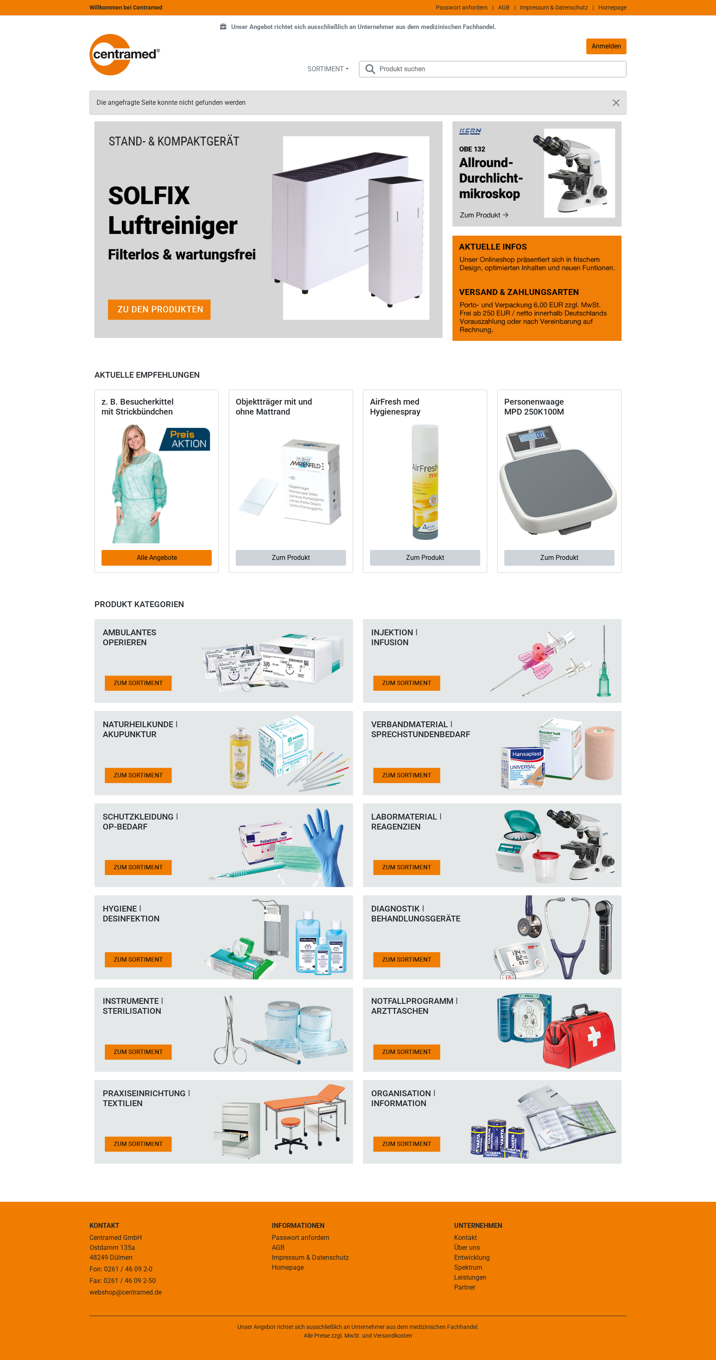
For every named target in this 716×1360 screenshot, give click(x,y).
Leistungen (470, 1277)
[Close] (616, 102)
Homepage (612, 7)
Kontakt (465, 1238)
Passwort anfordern (462, 7)
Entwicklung (472, 1257)
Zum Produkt (291, 558)
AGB (504, 7)
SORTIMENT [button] (325, 69)
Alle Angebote (157, 558)
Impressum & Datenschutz (554, 7)
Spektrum (468, 1267)
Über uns (467, 1247)
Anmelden (606, 46)
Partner (464, 1287)
